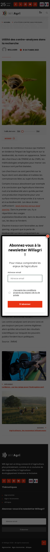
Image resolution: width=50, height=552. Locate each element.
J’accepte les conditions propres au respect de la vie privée (26, 292)
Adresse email (14, 272)
